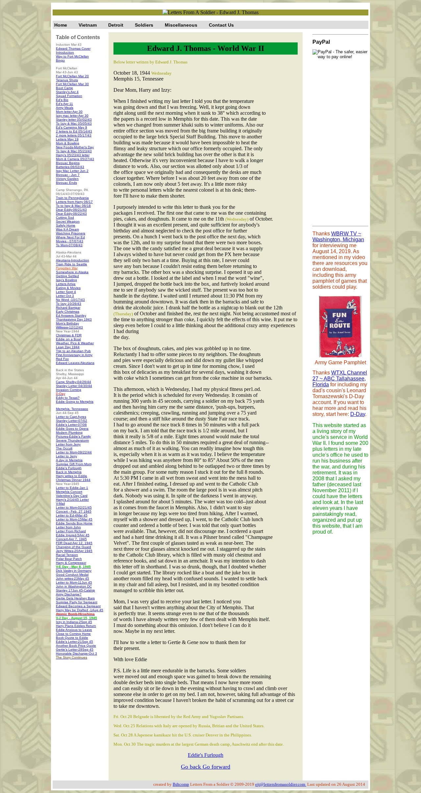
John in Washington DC (74, 586)
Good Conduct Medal (72, 574)
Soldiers (144, 25)
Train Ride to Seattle (71, 264)
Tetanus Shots (67, 80)
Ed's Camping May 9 (71, 127)
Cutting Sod (65, 217)
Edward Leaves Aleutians (75, 363)
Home (60, 25)
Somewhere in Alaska (72, 272)
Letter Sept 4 (66, 292)
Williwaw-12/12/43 (69, 327)
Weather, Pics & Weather (75, 343)
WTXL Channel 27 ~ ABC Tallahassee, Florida (339, 378)
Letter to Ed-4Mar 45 (71, 515)
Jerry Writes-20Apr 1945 (74, 551)
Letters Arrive (66, 284)
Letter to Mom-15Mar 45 (74, 519)
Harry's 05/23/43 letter (72, 155)
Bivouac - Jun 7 (68, 175)
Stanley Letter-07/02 (71, 420)
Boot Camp (64, 88)
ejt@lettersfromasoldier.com (280, 784)
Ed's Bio (62, 100)
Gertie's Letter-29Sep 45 (74, 649)
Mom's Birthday (67, 323)
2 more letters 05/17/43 (73, 135)
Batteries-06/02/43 (70, 167)
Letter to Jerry (66, 456)
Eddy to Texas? (68, 397)
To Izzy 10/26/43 (68, 303)
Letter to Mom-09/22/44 (74, 452)
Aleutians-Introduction (72, 260)
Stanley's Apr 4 (67, 92)
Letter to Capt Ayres (71, 417)
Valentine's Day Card (71, 495)
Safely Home (65, 225)
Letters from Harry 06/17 (74, 202)
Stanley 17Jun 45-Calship (75, 590)
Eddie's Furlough (69, 468)
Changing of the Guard (73, 547)
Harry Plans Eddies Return (76, 626)
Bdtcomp (181, 784)
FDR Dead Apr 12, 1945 (74, 543)
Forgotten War (67, 268)
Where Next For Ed (70, 237)
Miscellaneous (181, 25)
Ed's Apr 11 (64, 104)
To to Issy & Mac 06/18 (73, 205)
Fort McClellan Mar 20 (72, 76)
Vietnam (88, 25)
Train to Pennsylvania (72, 198)
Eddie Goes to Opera (72, 428)
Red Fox (62, 359)
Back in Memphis (69, 472)
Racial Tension (67, 555)
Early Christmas (67, 311)
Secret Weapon (68, 221)
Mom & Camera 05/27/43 (75, 159)
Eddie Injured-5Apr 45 (72, 535)
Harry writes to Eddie (71, 476)
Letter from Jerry (68, 444)
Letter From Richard (71, 531)
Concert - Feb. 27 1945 (73, 511)
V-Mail (60, 503)
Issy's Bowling (66, 280)
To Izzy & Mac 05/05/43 (74, 123)
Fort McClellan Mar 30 (72, 84)
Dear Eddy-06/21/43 (71, 209)
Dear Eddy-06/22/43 (71, 213)
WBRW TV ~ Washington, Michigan (338, 236)
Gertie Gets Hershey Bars (75, 598)
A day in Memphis (69, 460)
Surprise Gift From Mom (73, 464)
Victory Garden (67, 178)
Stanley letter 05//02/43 (74, 119)
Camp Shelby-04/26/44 (73, 382)
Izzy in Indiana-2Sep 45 (74, 622)
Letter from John (68, 527)
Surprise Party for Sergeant (76, 602)
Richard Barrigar (68, 307)
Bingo (60, 60)
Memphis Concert (69, 491)
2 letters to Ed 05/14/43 (74, 131)
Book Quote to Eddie (72, 637)
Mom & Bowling (67, 143)
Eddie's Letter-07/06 (71, 424)
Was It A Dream (67, 229)
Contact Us (221, 25)
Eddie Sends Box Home (74, 523)
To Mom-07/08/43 (69, 245)
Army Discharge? (69, 594)
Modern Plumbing (69, 432)
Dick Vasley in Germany (73, 570)
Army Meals (64, 107)
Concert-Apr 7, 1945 (71, 539)
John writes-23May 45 (72, 578)
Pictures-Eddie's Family (73, 436)
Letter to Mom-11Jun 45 (74, 582)
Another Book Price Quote (76, 645)
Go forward (216, 766)
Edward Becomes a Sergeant (78, 606)
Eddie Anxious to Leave (74, 630)
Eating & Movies (68, 288)
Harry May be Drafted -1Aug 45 (79, 610)
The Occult (64, 448)
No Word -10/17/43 (70, 299)
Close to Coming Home (73, 634)
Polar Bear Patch (69, 559)
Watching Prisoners (70, 233)
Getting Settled (67, 276)
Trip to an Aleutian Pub (73, 351)
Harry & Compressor (71, 563)
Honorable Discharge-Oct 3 (76, 653)
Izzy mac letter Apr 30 (72, 115)
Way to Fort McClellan (72, 56)
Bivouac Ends (66, 182)
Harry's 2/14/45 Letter (72, 499)
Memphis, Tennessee (72, 409)
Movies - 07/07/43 (69, 241)
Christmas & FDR (69, 335)
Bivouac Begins (68, 163)
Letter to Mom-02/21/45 (74, 507)
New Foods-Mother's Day (75, 147)
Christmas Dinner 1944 (73, 480)
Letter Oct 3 (65, 296)
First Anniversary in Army (74, 355)
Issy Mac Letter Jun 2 (72, 171)
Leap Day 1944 (68, 347)
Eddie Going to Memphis (74, 401)
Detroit (115, 25)
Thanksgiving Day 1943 (74, 319)
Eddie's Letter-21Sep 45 (74, 641)
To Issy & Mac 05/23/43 (74, 151)
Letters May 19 (67, 139)
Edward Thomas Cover (73, 48)
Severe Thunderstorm (72, 440)
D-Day (357, 414)
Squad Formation (69, 96)
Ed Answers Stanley (71, 315)
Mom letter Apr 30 (69, 111)
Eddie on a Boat (68, 339)
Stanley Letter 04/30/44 (74, 386)
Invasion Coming (68, 390)
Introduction (65, 52)
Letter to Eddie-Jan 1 (72, 488)
